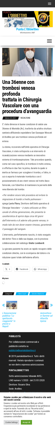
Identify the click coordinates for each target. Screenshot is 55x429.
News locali (22, 294)
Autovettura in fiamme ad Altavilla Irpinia (46, 317)
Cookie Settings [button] (11, 422)
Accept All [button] (26, 422)
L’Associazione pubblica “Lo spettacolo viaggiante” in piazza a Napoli (9, 320)
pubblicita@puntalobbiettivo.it (22, 350)
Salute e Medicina (38, 294)
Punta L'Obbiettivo (27, 29)
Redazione (25, 118)
